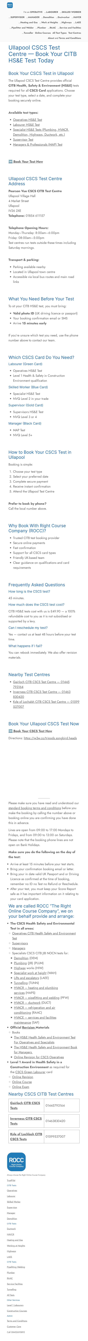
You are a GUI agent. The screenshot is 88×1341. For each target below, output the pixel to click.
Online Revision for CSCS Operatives (39, 1057)
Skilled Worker (14, 1201)
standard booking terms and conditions (34, 808)
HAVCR (10, 1234)
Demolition (21, 958)
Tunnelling (21, 982)
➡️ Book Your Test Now (25, 161)
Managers (18, 948)
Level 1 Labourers (15, 1305)
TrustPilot (11, 1180)
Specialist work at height (30, 973)
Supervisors (20, 943)
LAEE (9, 1256)
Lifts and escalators (26, 978)
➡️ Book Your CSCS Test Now (30, 731)
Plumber (11, 1272)
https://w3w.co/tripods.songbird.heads (50, 738)
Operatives (12, 1190)
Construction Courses (17, 1310)
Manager (11, 1213)
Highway (20, 968)
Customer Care (14, 1326)
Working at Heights (16, 1245)
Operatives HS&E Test (27, 119)
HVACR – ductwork (27, 1002)
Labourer (11, 1196)
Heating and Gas (15, 1240)
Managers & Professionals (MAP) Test (37, 144)
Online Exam (20, 1087)
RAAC (10, 1278)
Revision (29, 1027)
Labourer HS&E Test (26, 124)
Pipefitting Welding (16, 1267)
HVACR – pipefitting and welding (36, 997)
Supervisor (12, 1207)
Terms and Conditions (17, 1320)
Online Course (22, 1082)
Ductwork (11, 1228)
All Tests (10, 1295)
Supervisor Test (23, 139)
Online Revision (22, 1077)
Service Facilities (15, 1283)
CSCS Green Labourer (30, 1072)
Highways (11, 1251)
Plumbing (20, 963)
